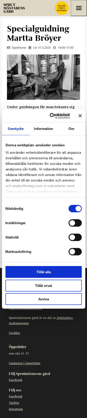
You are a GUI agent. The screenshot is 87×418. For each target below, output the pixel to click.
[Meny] (79, 8)
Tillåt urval (43, 285)
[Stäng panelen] (80, 115)
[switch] (75, 223)
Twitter (14, 403)
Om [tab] (71, 129)
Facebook (15, 380)
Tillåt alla (43, 272)
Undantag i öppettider (24, 363)
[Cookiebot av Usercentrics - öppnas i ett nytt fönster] (52, 116)
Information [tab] (43, 129)
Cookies (14, 333)
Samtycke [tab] (16, 129)
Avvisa (43, 299)
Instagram (16, 409)
